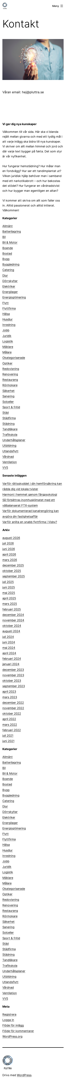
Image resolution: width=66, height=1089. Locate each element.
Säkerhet (8, 390)
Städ (5, 412)
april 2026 (9, 554)
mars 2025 (9, 603)
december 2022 (13, 702)
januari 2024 (10, 664)
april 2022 (9, 719)
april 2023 (9, 691)
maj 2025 (8, 592)
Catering (8, 270)
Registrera (9, 1014)
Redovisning (10, 368)
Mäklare (7, 346)
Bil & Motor (9, 242)
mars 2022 (9, 724)
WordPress (24, 1075)
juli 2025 (8, 582)
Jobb (5, 330)
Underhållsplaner (13, 440)
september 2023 (13, 686)
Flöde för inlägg (13, 1025)
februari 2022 (11, 730)
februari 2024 (11, 658)
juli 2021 (7, 735)
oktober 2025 (11, 570)
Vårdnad (8, 456)
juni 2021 (8, 741)
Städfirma (9, 418)
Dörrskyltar (10, 281)
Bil (4, 237)
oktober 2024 (11, 625)
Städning (8, 423)
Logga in (8, 1020)
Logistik (7, 341)
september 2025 (13, 576)
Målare (7, 352)
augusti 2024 (11, 631)
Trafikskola (9, 434)
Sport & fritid (11, 407)
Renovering (10, 374)
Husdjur (7, 319)
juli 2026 (8, 543)
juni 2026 (8, 549)
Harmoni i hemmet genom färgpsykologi (29, 494)
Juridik (6, 336)
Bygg (5, 259)
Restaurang (10, 379)
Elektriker (8, 286)
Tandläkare (9, 429)
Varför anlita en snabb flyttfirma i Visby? (29, 522)
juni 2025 (8, 587)
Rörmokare (9, 385)
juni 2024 (8, 642)
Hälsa (6, 314)
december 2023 (13, 669)
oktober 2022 (11, 713)
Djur (5, 275)
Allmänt (7, 226)
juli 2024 (8, 636)
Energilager (10, 292)
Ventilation (9, 462)
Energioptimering (14, 297)
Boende (7, 248)
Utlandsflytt (10, 451)
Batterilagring (11, 231)
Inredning (8, 324)
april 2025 (9, 598)
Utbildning (9, 445)
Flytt (5, 303)
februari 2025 (11, 609)
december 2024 (13, 614)
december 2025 (13, 565)
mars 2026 (9, 560)
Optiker (7, 363)
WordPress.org (12, 1036)
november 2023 (13, 675)
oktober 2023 (11, 680)
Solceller (8, 401)
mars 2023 (9, 697)
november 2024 (13, 620)
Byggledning (10, 264)
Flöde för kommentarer (18, 1031)
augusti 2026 (11, 538)
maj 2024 (8, 647)
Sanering (8, 396)
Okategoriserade (13, 357)
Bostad (7, 253)
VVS (5, 467)
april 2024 (9, 653)
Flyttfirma (9, 308)
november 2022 (13, 708)
